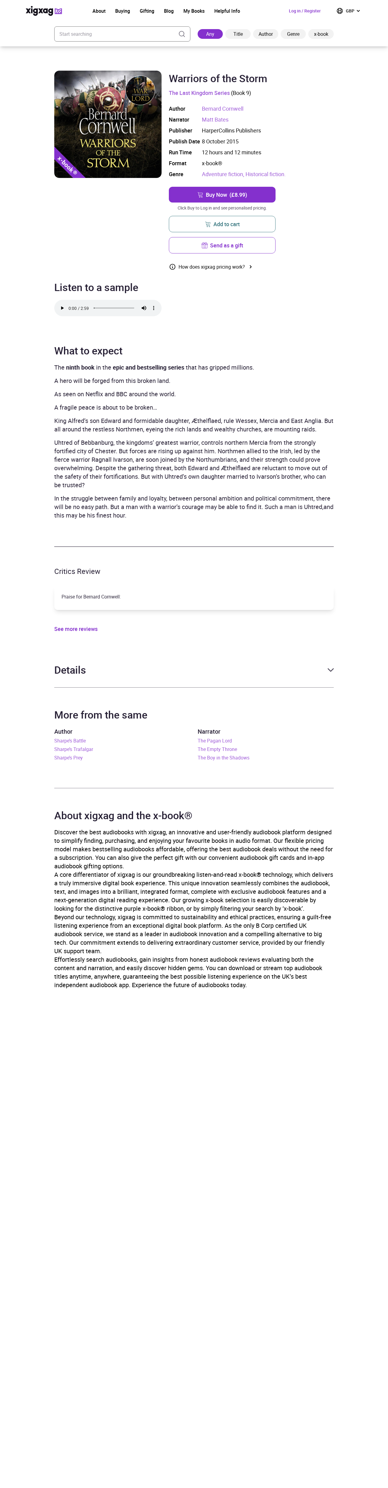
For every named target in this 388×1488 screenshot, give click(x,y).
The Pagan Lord (215, 740)
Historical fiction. (266, 174)
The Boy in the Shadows (223, 757)
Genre (293, 34)
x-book (321, 34)
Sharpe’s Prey (68, 757)
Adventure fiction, (224, 174)
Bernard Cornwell (222, 108)
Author (266, 34)
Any (210, 34)
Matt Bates (215, 119)
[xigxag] (44, 11)
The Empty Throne (217, 749)
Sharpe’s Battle (70, 740)
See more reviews (76, 628)
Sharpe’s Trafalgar (73, 749)
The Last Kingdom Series (199, 92)
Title (238, 34)
